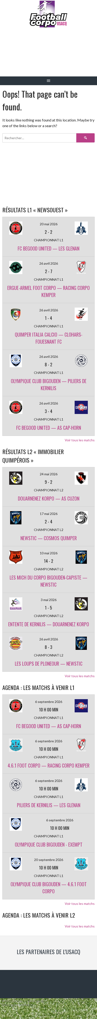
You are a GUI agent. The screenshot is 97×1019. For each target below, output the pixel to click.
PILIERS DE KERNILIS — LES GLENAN (48, 805)
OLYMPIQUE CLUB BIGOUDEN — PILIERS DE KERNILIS (48, 384)
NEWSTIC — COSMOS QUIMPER (48, 538)
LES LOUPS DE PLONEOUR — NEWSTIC (48, 663)
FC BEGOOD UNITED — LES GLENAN (48, 248)
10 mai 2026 (48, 553)
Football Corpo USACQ (48, 55)
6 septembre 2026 (48, 702)
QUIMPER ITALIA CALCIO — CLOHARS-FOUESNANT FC (48, 338)
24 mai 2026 (48, 474)
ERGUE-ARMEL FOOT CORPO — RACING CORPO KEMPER (48, 291)
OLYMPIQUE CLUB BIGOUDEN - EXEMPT (48, 844)
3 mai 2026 (49, 600)
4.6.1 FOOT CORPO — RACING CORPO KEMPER (48, 765)
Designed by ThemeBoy (17, 1004)
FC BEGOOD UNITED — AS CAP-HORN (48, 427)
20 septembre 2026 (48, 860)
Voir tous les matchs (80, 440)
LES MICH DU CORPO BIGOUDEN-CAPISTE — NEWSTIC (48, 581)
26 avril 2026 (48, 263)
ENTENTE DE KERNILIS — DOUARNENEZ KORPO (48, 624)
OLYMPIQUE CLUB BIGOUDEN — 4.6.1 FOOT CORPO (49, 888)
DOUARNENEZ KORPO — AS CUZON (48, 498)
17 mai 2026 (48, 514)
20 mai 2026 (48, 224)
